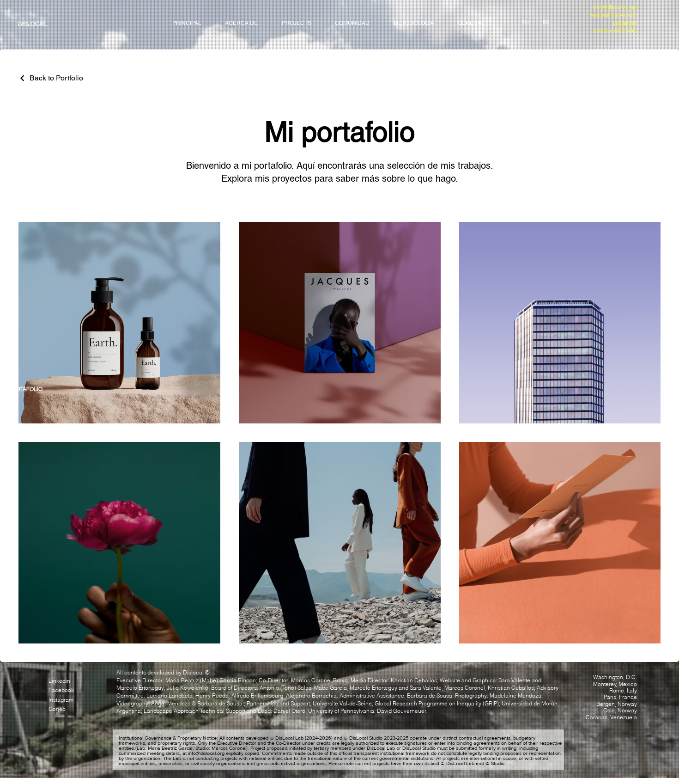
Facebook (61, 689)
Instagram (60, 699)
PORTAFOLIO (25, 389)
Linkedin (59, 680)
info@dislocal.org (615, 7)
